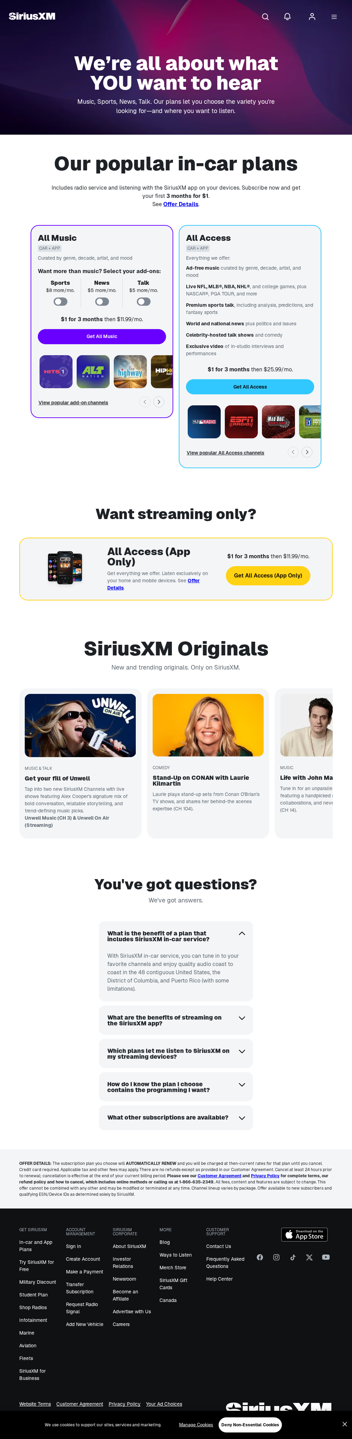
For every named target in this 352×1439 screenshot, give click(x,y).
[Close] (345, 1424)
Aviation (27, 1345)
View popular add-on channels (73, 403)
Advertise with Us (132, 1311)
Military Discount (37, 1282)
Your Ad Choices (164, 1404)
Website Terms (35, 1404)
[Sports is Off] (60, 301)
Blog (165, 1242)
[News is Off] (102, 301)
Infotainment (33, 1320)
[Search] (265, 17)
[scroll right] (158, 401)
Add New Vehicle (84, 1324)
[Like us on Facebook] (260, 1260)
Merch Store (173, 1267)
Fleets (26, 1358)
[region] (176, 1425)
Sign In (73, 1246)
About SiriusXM (129, 1246)
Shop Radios (33, 1307)
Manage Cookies (196, 1425)
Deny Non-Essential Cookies (250, 1425)
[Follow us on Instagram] (276, 1260)
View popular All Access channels (225, 453)
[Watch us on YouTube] (326, 1260)
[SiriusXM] (32, 17)
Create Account (83, 1259)
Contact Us (218, 1246)
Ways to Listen (176, 1255)
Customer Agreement (79, 1404)
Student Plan (33, 1295)
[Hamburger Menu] (334, 17)
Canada (168, 1300)
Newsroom (124, 1279)
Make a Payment (84, 1272)
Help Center (219, 1279)
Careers (121, 1324)
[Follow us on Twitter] (309, 1260)
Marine (26, 1333)
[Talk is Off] (144, 301)
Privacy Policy (125, 1404)
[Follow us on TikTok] (293, 1260)
